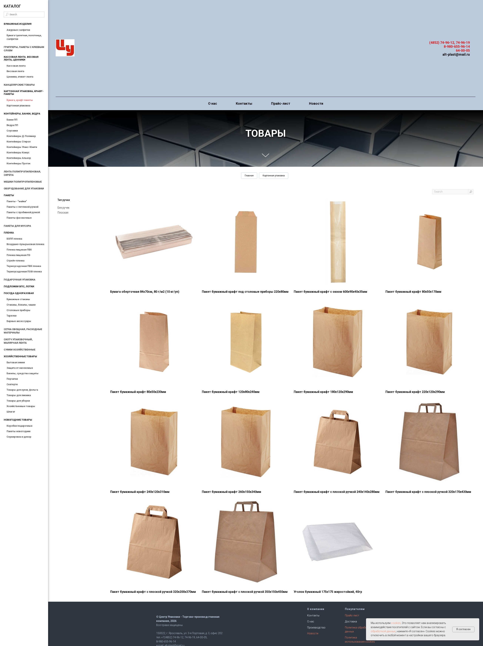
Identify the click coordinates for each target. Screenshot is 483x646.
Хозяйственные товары (21, 406)
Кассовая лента (16, 65)
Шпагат (11, 411)
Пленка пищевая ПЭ (18, 255)
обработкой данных (383, 631)
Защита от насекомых (20, 367)
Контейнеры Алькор (19, 158)
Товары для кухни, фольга (22, 389)
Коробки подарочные (19, 425)
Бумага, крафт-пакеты (20, 100)
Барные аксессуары (19, 321)
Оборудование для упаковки (24, 188)
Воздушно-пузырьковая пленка (25, 244)
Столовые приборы (18, 310)
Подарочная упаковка (19, 279)
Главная (249, 175)
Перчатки (12, 378)
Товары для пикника (19, 395)
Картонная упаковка (18, 105)
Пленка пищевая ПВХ (19, 249)
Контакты (244, 103)
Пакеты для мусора (17, 225)
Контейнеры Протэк (18, 163)
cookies (396, 622)
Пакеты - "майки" (17, 201)
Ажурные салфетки (18, 29)
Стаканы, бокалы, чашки (21, 304)
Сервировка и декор (19, 436)
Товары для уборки (18, 400)
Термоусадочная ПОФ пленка (24, 271)
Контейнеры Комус (18, 152)
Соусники (12, 130)
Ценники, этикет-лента (20, 76)
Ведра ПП (12, 125)
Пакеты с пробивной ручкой (23, 212)
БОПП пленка (14, 238)
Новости (316, 103)
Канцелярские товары (19, 84)
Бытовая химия (16, 362)
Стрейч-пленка (15, 260)
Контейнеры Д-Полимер (21, 136)
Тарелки (11, 315)
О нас (212, 103)
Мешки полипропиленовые (23, 181)
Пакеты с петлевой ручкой (22, 206)
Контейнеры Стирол (19, 141)
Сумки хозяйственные (19, 349)
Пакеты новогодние (19, 431)
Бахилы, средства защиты (22, 373)
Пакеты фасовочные (19, 217)
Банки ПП (12, 119)
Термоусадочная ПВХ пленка (24, 266)
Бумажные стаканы (18, 299)
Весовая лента (15, 71)
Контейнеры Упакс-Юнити (22, 147)
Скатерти (12, 384)
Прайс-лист (280, 103)
